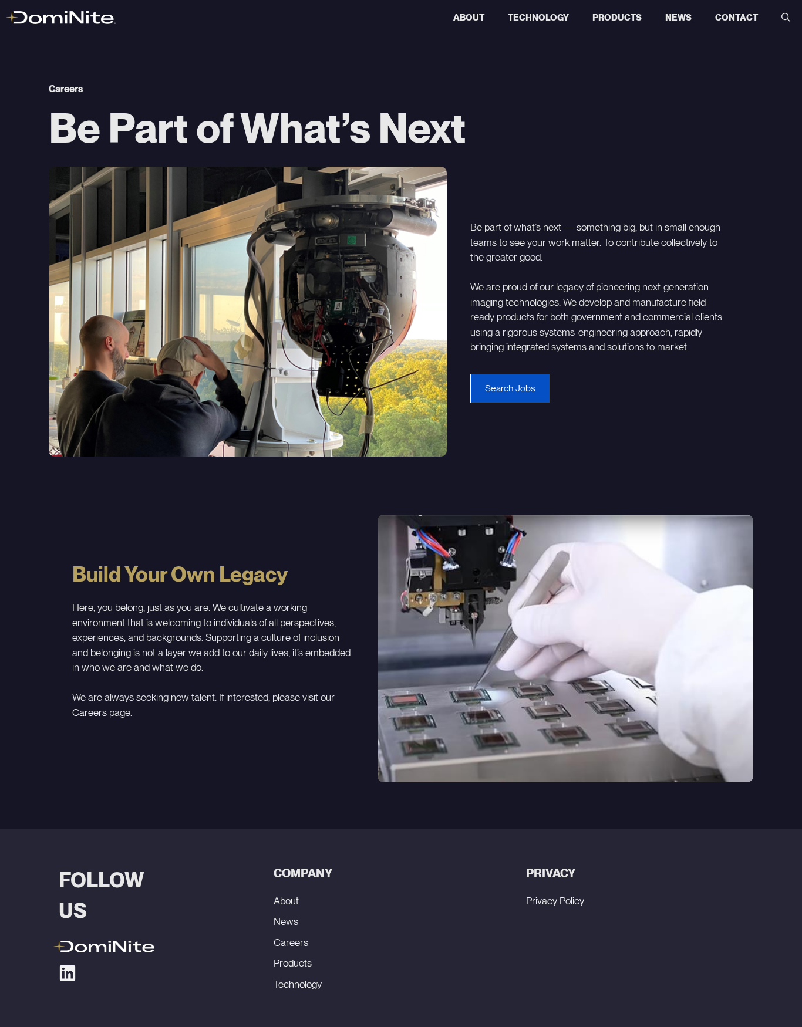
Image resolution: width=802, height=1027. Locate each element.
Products (617, 17)
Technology (538, 17)
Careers (89, 712)
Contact (736, 17)
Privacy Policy (555, 901)
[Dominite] (61, 17)
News (678, 17)
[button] (786, 17)
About (468, 17)
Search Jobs (510, 388)
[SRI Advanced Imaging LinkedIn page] (67, 973)
